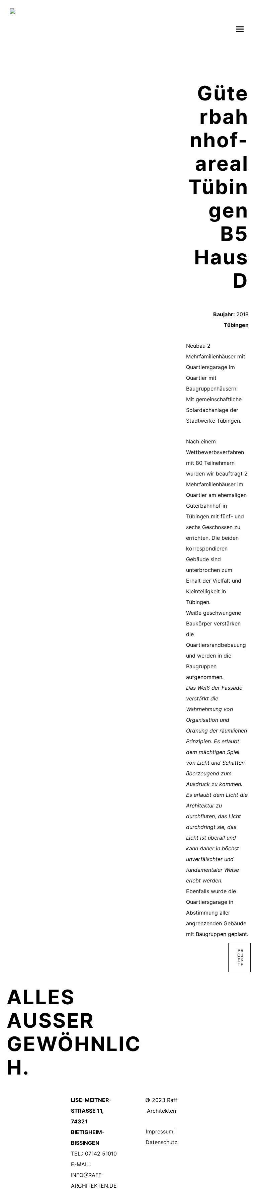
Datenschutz (161, 1142)
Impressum (159, 1131)
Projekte (240, 957)
